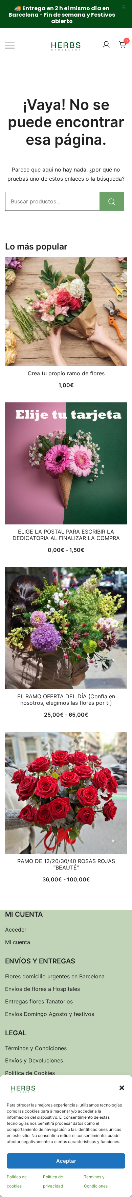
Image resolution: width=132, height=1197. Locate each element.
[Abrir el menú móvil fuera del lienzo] (10, 44)
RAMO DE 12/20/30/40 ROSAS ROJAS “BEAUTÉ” (66, 864)
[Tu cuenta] (106, 44)
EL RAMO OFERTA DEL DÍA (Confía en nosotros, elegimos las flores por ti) (66, 699)
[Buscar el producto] (112, 201)
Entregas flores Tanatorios (39, 1001)
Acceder (15, 929)
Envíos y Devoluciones (34, 1060)
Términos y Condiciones (36, 1048)
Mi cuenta (17, 942)
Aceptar (66, 1161)
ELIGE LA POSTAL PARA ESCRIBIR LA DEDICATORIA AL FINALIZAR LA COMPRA (66, 534)
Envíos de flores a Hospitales (42, 988)
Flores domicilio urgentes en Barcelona (55, 976)
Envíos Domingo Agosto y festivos (49, 1014)
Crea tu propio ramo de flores (66, 373)
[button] (121, 1087)
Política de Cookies (30, 1073)
